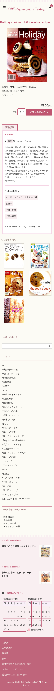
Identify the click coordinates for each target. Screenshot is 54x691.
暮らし (5, 424)
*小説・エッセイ (10, 482)
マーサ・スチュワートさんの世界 (21, 197)
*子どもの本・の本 (11, 478)
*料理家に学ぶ (9, 378)
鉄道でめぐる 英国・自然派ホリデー (19, 546)
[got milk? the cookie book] (40, 283)
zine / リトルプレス (11, 494)
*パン (4, 390)
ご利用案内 (7, 648)
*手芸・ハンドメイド (12, 444)
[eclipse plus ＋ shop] (27, 9)
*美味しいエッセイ (11, 415)
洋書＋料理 (11, 210)
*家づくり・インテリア (13, 436)
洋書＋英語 (11, 216)
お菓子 (9, 204)
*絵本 (4, 469)
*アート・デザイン (11, 465)
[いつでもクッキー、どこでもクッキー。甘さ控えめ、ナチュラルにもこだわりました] (13, 256)
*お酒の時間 (7, 399)
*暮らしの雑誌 (9, 457)
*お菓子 (5, 386)
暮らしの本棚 (9, 523)
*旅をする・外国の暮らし (14, 440)
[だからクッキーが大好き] (13, 310)
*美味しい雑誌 (9, 419)
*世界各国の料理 (10, 369)
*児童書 (5, 474)
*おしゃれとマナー (11, 428)
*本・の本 (6, 486)
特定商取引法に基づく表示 (14, 675)
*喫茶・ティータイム (12, 394)
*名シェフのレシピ (11, 374)
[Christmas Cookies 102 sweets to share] (40, 256)
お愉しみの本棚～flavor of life (16, 499)
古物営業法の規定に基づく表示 (16, 664)
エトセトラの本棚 (11, 526)
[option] (27, 55)
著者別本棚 (8, 517)
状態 (10, 141)
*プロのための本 (10, 411)
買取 (4, 659)
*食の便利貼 (7, 403)
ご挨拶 (5, 642)
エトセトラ (7, 461)
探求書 (5, 653)
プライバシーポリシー (12, 669)
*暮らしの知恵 (9, 432)
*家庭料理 (6, 382)
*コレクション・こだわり (14, 453)
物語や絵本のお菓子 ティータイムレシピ (18, 574)
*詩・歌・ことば (10, 490)
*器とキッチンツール (12, 407)
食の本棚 (7, 520)
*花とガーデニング (11, 449)
